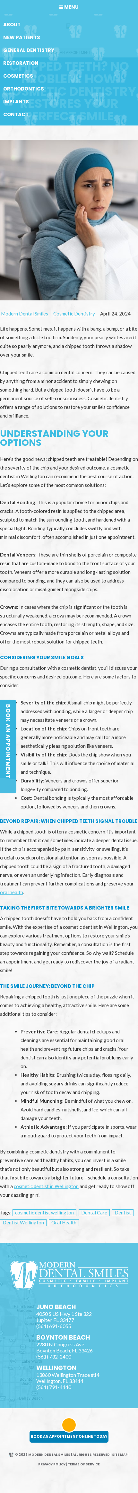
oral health (11, 892)
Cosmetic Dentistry (74, 313)
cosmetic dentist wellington (44, 1212)
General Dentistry (28, 50)
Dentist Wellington (23, 1222)
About (12, 24)
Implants (16, 101)
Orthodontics (23, 88)
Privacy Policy (51, 1464)
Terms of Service (84, 1464)
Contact (16, 114)
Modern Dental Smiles (24, 313)
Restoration (21, 63)
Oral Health (63, 1222)
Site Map (120, 1454)
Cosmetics (18, 76)
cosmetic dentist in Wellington (46, 1186)
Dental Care (94, 1212)
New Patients (21, 37)
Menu (71, 7)
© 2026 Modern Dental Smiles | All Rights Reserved (62, 1454)
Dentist (123, 1212)
